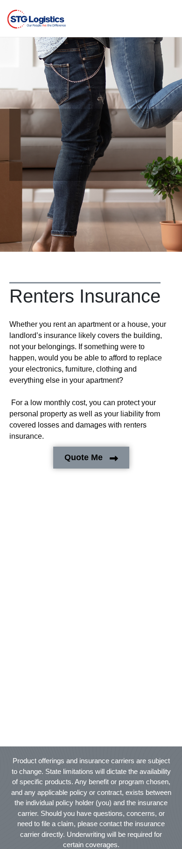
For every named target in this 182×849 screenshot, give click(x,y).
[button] (36, 19)
